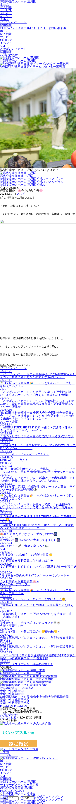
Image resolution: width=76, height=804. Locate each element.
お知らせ (6, 463)
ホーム (4, 4)
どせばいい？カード (13, 22)
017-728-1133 (8, 717)
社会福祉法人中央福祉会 (19, 793)
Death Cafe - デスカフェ (15, 584)
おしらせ (6, 13)
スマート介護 (9, 421)
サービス (6, 10)
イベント (6, 16)
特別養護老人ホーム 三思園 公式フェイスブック (31, 178)
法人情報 (6, 7)
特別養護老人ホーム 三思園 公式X (22, 184)
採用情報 (6, 25)
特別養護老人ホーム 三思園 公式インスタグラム (31, 181)
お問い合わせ (9, 714)
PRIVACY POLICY (12, 790)
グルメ (4, 19)
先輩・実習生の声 (12, 625)
